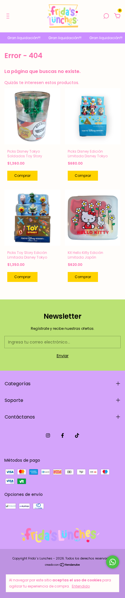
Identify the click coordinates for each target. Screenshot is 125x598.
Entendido (81, 586)
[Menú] (8, 16)
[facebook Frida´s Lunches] (62, 435)
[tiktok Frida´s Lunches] (77, 435)
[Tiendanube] (62, 565)
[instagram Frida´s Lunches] (48, 435)
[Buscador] (106, 16)
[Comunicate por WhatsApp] (112, 562)
